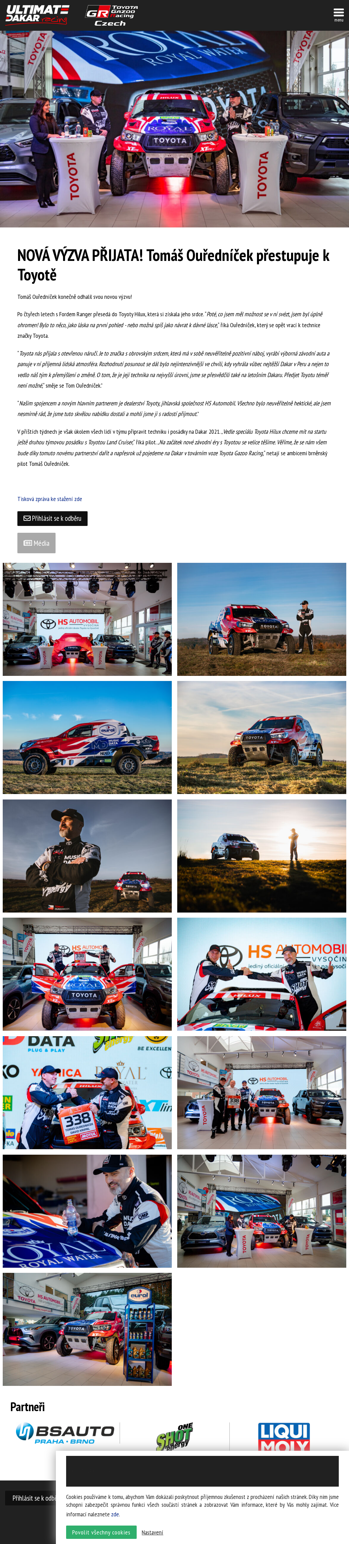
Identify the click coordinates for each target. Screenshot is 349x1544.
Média (40, 543)
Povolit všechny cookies (101, 1532)
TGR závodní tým (111, 15)
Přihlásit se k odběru (56, 518)
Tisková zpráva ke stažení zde (49, 499)
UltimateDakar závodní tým (37, 15)
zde (115, 1514)
